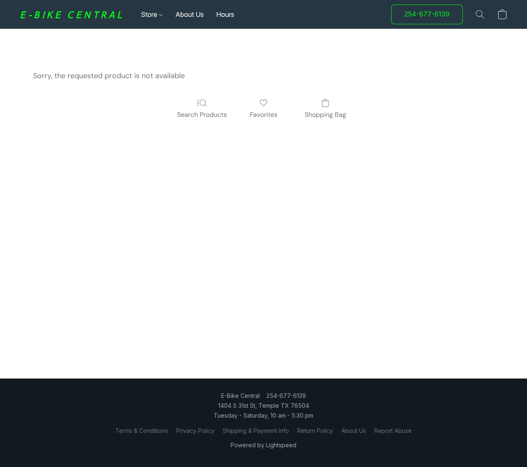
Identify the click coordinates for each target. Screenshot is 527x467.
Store (150, 14)
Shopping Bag (325, 114)
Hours (225, 14)
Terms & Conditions (141, 430)
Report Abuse (393, 430)
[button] (72, 14)
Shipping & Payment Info (256, 430)
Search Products (202, 114)
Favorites (263, 114)
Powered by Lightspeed (263, 444)
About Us (189, 14)
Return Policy (315, 430)
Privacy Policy (195, 430)
